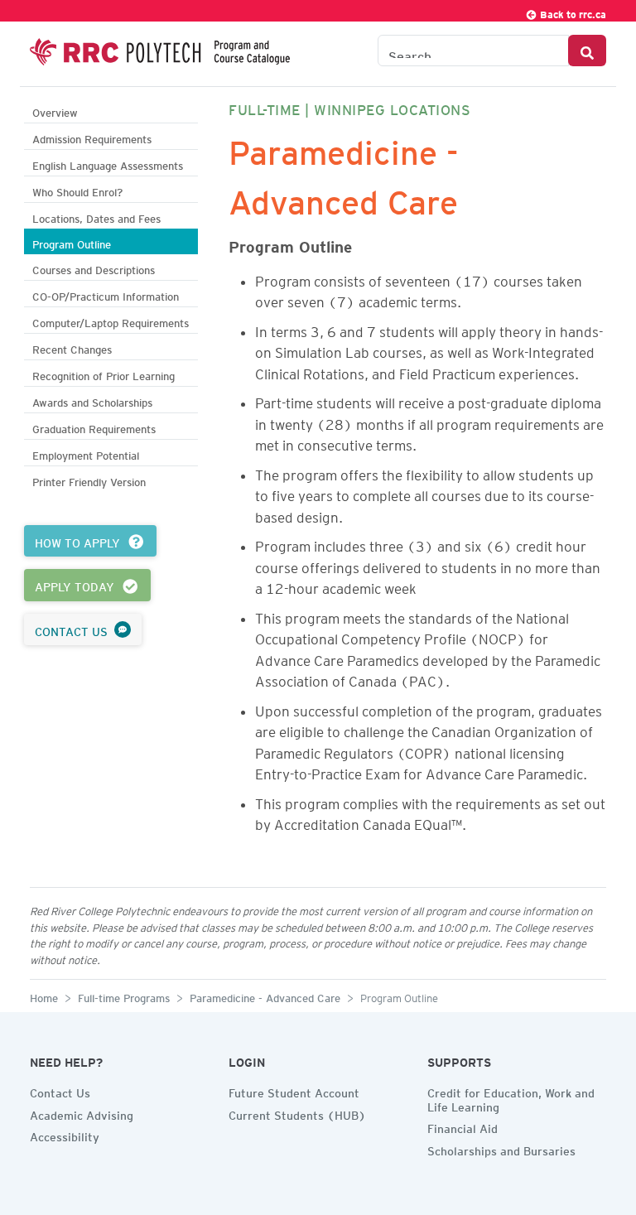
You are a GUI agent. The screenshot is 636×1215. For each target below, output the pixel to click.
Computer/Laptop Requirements (110, 321)
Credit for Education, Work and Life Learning (511, 1098)
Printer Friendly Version (89, 480)
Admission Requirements (92, 137)
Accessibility (64, 1135)
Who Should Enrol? (77, 190)
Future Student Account (294, 1091)
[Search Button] (587, 50)
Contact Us (60, 1091)
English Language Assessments (107, 163)
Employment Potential (85, 453)
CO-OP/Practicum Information (105, 294)
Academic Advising (81, 1113)
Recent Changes (72, 347)
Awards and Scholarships (92, 400)
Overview (55, 110)
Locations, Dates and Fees (96, 216)
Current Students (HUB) (297, 1113)
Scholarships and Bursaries (501, 1149)
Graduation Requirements (94, 427)
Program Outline (71, 242)
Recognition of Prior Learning (103, 374)
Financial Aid (462, 1126)
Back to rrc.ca (571, 12)
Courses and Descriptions (93, 268)
